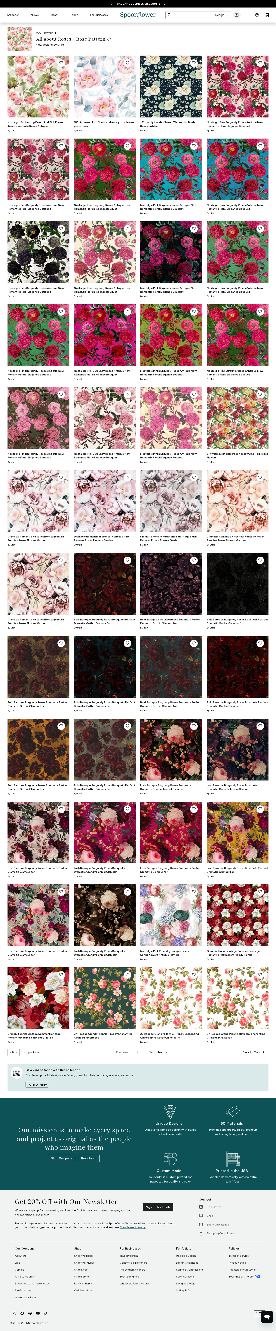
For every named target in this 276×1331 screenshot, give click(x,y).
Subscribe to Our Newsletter (32, 1283)
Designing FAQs (185, 1283)
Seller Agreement (186, 1276)
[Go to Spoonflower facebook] (22, 1313)
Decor (54, 15)
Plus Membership (84, 1283)
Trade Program (129, 1255)
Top (259, 1313)
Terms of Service (239, 1255)
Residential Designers (132, 1269)
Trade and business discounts (138, 3)
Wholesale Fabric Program (135, 1283)
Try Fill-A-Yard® (37, 1084)
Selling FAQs (183, 1290)
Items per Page (30, 1052)
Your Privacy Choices (241, 1276)
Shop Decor (81, 1269)
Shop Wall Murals (84, 1262)
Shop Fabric (88, 1158)
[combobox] (222, 15)
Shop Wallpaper (62, 1158)
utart (60, 44)
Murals (35, 15)
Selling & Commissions (190, 1269)
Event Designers (129, 1276)
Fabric (74, 15)
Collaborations (83, 1290)
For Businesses (99, 15)
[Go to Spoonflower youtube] (38, 1313)
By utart (11, 130)
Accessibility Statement (243, 1269)
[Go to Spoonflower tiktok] (46, 1313)
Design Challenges (187, 1262)
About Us (20, 1255)
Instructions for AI (25, 1297)
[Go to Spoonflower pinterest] (30, 1313)
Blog (17, 1262)
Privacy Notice (237, 1262)
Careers (19, 1269)
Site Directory (23, 1290)
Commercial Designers (133, 1262)
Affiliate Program (25, 1276)
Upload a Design (186, 1255)
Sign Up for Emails (158, 1207)
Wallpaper (13, 15)
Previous (120, 1052)
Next (162, 1052)
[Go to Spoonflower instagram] (14, 1313)
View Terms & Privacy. (133, 1227)
